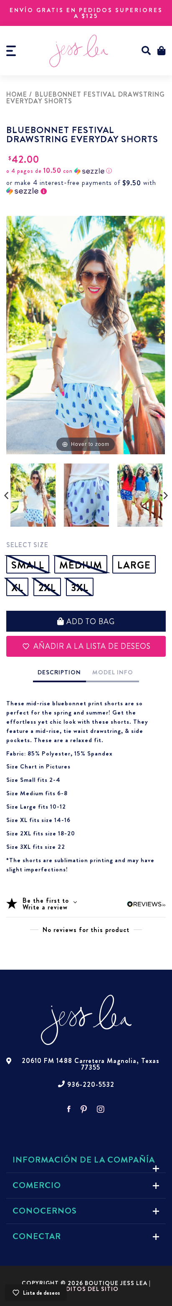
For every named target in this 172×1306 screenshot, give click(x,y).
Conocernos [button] (45, 1211)
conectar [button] (37, 1236)
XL (17, 588)
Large (134, 565)
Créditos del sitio (86, 1289)
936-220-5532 (90, 1084)
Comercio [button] (37, 1185)
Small (27, 565)
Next (166, 496)
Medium (80, 565)
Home (16, 94)
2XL (47, 588)
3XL (80, 588)
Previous (6, 496)
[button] (146, 51)
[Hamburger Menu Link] (11, 51)
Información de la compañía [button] (84, 1160)
